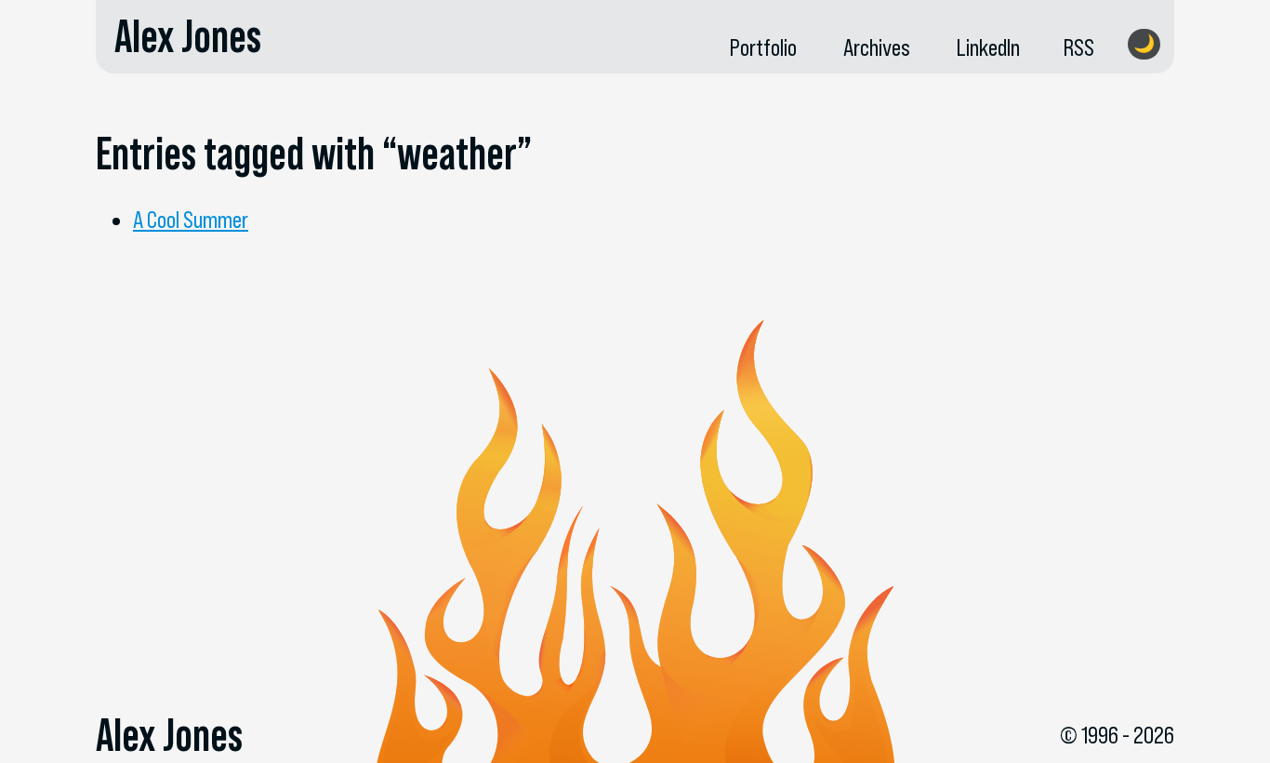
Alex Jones (187, 36)
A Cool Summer (190, 220)
